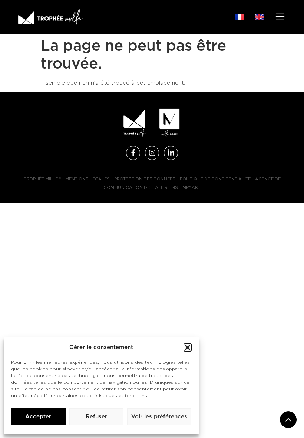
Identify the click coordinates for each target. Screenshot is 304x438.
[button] (187, 347)
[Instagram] (152, 153)
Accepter (38, 416)
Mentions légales (87, 179)
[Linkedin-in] (171, 153)
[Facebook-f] (133, 153)
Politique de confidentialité (215, 179)
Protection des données (144, 179)
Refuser (96, 416)
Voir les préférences (159, 416)
